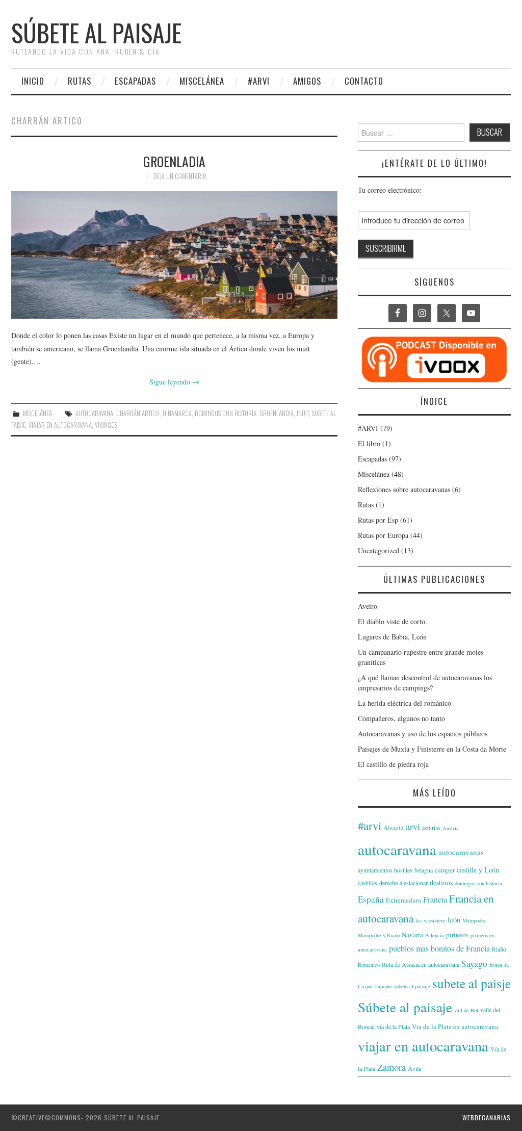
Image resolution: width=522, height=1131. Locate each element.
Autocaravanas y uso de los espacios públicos (422, 733)
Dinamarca (177, 413)
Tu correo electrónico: (390, 190)
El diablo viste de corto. (392, 621)
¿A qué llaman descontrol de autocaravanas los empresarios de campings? (425, 682)
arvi (413, 826)
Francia (435, 899)
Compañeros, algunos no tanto (401, 718)
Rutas (79, 80)
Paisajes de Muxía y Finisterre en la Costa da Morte (432, 749)
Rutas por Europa (383, 535)
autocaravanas (461, 852)
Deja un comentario (179, 176)
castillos (367, 883)
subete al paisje (471, 983)
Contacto (364, 80)
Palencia (434, 935)
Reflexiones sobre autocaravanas (404, 489)
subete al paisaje (412, 986)
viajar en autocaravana (60, 425)
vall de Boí (466, 1010)
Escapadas (135, 80)
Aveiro (367, 606)
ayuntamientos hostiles (385, 870)
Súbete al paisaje (96, 32)
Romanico (369, 964)
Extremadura (403, 900)
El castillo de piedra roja (393, 764)
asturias (431, 828)
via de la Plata (393, 1026)
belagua (423, 870)
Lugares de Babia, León (392, 636)
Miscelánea (201, 80)
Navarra (412, 934)
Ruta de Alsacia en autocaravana (420, 964)
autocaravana (94, 413)
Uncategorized (378, 550)
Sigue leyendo (174, 382)
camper (445, 870)
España (371, 899)
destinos (441, 882)
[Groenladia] (174, 255)
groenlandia (276, 413)
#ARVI (259, 80)
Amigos (307, 80)
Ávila (414, 1068)
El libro (369, 443)
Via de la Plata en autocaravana (455, 1026)
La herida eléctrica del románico (404, 703)
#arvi (369, 825)
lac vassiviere (430, 920)
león (454, 919)
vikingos (106, 425)
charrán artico (138, 413)
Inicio (32, 80)
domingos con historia (225, 413)
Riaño (499, 949)
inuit (303, 413)
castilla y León (478, 870)
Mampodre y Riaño (379, 935)
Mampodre (474, 920)
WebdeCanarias (486, 1117)
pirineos (457, 934)
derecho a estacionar (403, 883)
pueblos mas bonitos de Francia (439, 948)
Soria (495, 964)
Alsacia (393, 827)
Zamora (391, 1067)
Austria (450, 828)
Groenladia (174, 161)
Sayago (474, 963)
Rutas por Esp (378, 520)
